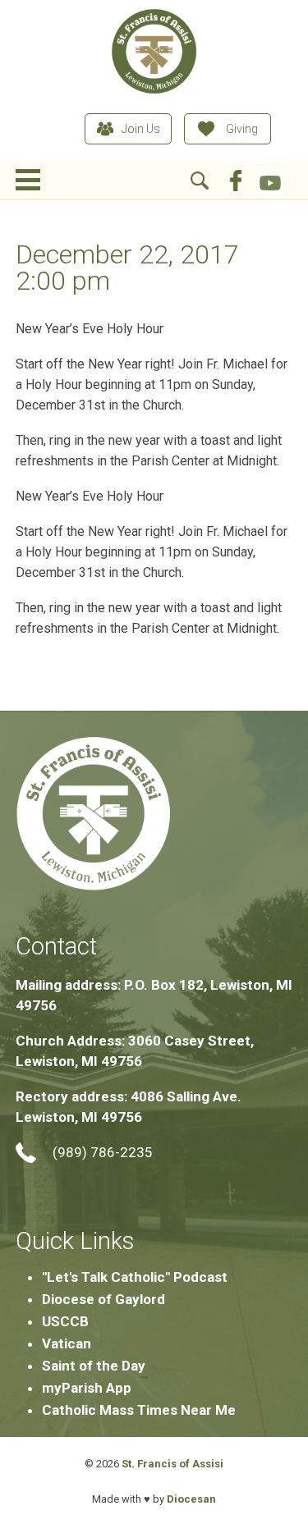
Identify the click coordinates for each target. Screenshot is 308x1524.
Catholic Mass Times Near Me (139, 1410)
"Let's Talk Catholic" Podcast (135, 1277)
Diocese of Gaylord (103, 1299)
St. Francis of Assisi (172, 1464)
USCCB (65, 1321)
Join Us (141, 128)
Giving (242, 128)
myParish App (86, 1388)
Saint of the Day (93, 1365)
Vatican (66, 1343)
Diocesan (191, 1499)
